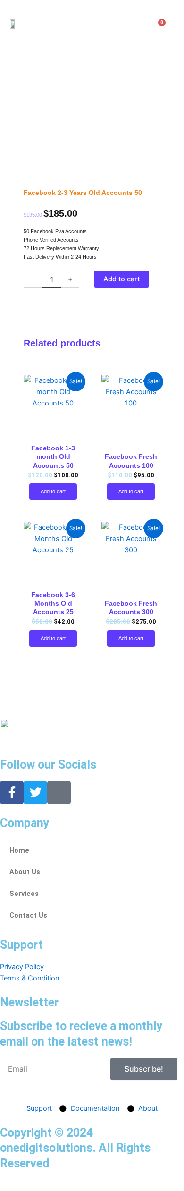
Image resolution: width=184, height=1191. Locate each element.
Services (24, 893)
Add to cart (121, 279)
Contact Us (28, 915)
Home (19, 850)
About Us (24, 872)
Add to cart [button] (53, 491)
